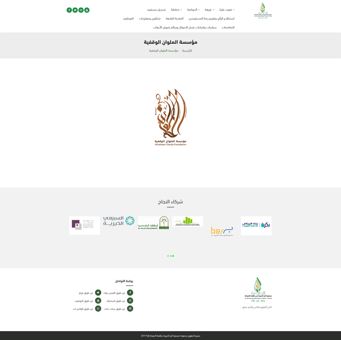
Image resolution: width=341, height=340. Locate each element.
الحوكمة (192, 9)
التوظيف (128, 18)
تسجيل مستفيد (156, 9)
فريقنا (208, 9)
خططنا (175, 9)
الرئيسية (187, 50)
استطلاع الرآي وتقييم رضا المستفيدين (211, 18)
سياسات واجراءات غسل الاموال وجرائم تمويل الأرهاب (184, 26)
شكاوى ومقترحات (150, 18)
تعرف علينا (226, 9)
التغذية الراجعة (174, 18)
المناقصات (228, 26)
